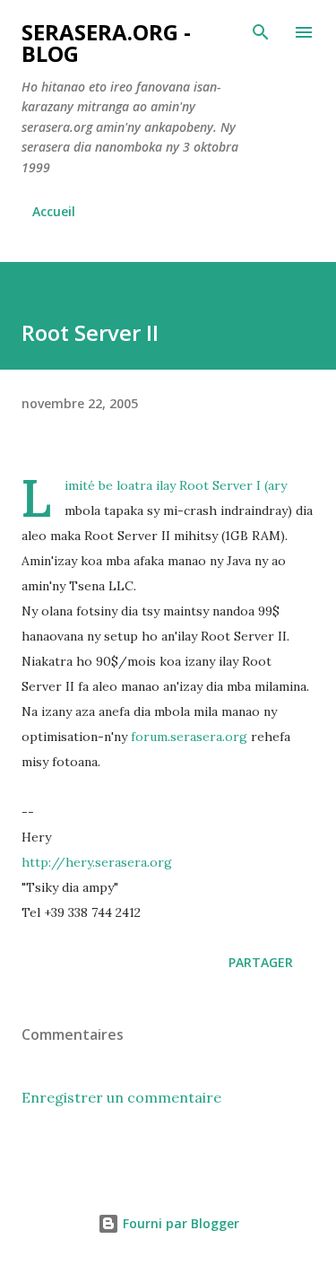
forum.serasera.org (189, 737)
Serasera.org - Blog (106, 42)
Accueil (53, 211)
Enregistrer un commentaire (121, 1097)
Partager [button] (260, 962)
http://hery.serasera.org (97, 862)
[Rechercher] (260, 32)
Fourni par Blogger (179, 1223)
